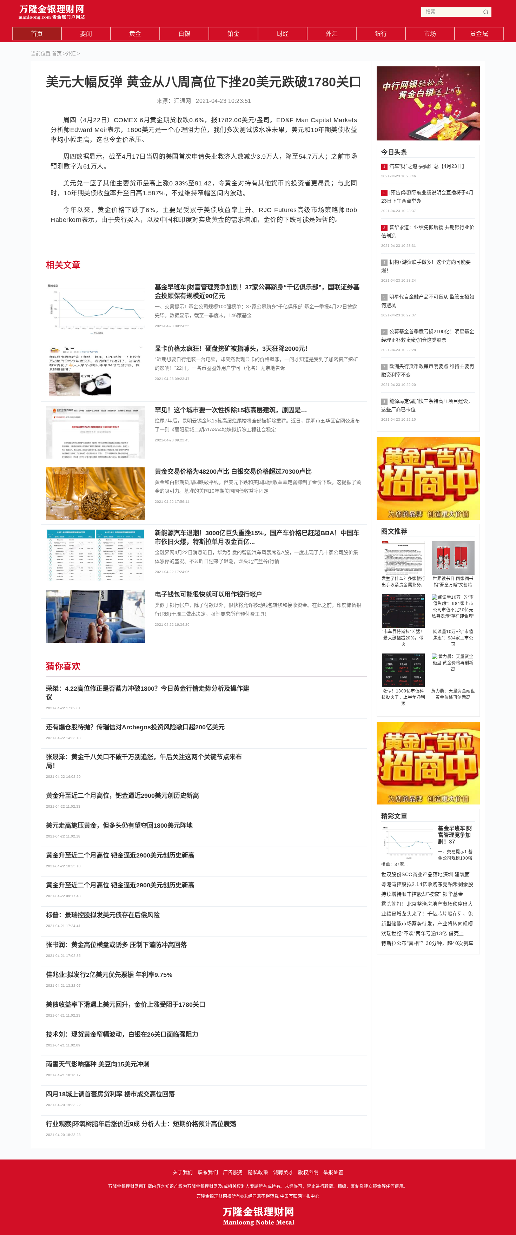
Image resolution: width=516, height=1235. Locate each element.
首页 (37, 34)
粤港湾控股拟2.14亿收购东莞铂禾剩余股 (427, 884)
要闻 (86, 34)
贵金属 (479, 34)
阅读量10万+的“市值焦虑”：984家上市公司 (453, 638)
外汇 (332, 34)
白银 (184, 34)
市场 (430, 34)
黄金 (135, 34)
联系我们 (208, 1172)
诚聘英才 (283, 1172)
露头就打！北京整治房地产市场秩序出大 (427, 904)
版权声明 (308, 1172)
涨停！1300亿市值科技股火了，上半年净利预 (403, 697)
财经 (283, 34)
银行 (381, 34)
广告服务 (233, 1172)
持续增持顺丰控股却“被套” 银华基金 (422, 894)
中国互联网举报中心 (300, 1196)
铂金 (233, 34)
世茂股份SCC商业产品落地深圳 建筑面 (425, 874)
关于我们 (183, 1172)
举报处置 (333, 1172)
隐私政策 (258, 1172)
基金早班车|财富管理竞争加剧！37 (455, 835)
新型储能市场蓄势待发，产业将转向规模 (427, 923)
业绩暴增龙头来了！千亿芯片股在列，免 (427, 914)
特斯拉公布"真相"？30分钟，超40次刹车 (427, 943)
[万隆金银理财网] (52, 10)
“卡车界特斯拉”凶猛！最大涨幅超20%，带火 (403, 638)
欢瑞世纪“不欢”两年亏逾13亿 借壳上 (422, 933)
